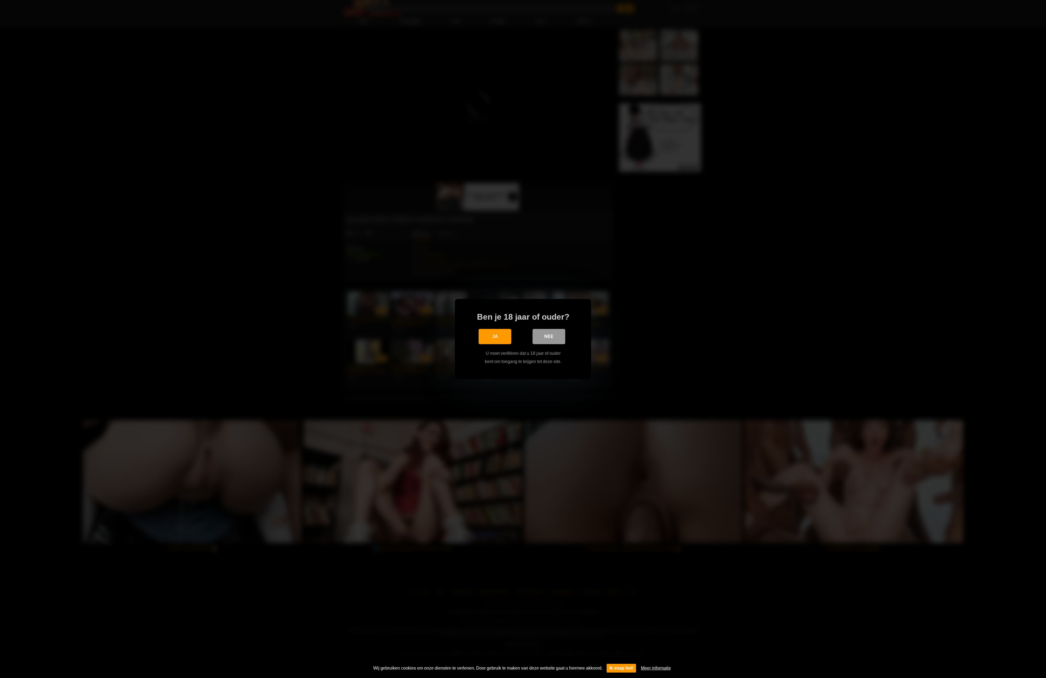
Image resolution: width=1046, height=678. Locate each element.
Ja (495, 336)
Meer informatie (656, 668)
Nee (549, 336)
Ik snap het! (621, 668)
